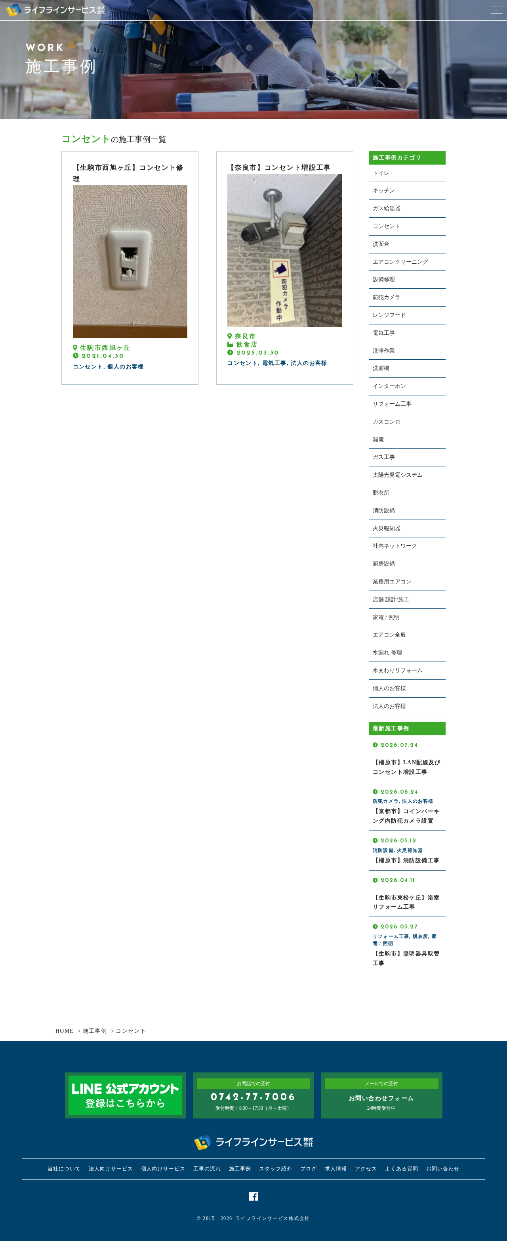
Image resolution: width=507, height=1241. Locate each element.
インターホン (389, 386)
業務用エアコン (392, 582)
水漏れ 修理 (387, 653)
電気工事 (384, 333)
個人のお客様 (389, 688)
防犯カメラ (386, 297)
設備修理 (384, 279)
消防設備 (384, 511)
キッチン (384, 191)
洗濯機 (381, 368)
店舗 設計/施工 (391, 599)
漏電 (378, 440)
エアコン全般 (389, 635)
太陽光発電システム (398, 475)
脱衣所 (381, 493)
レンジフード (389, 315)
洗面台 (381, 244)
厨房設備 (384, 564)
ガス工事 (384, 457)
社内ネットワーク (395, 546)
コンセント (386, 226)
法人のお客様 (389, 706)
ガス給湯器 (386, 208)
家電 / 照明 (386, 617)
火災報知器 (386, 528)
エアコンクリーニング (400, 262)
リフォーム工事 (392, 404)
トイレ (381, 173)
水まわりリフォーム (398, 670)
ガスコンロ (386, 422)
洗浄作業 (384, 351)
